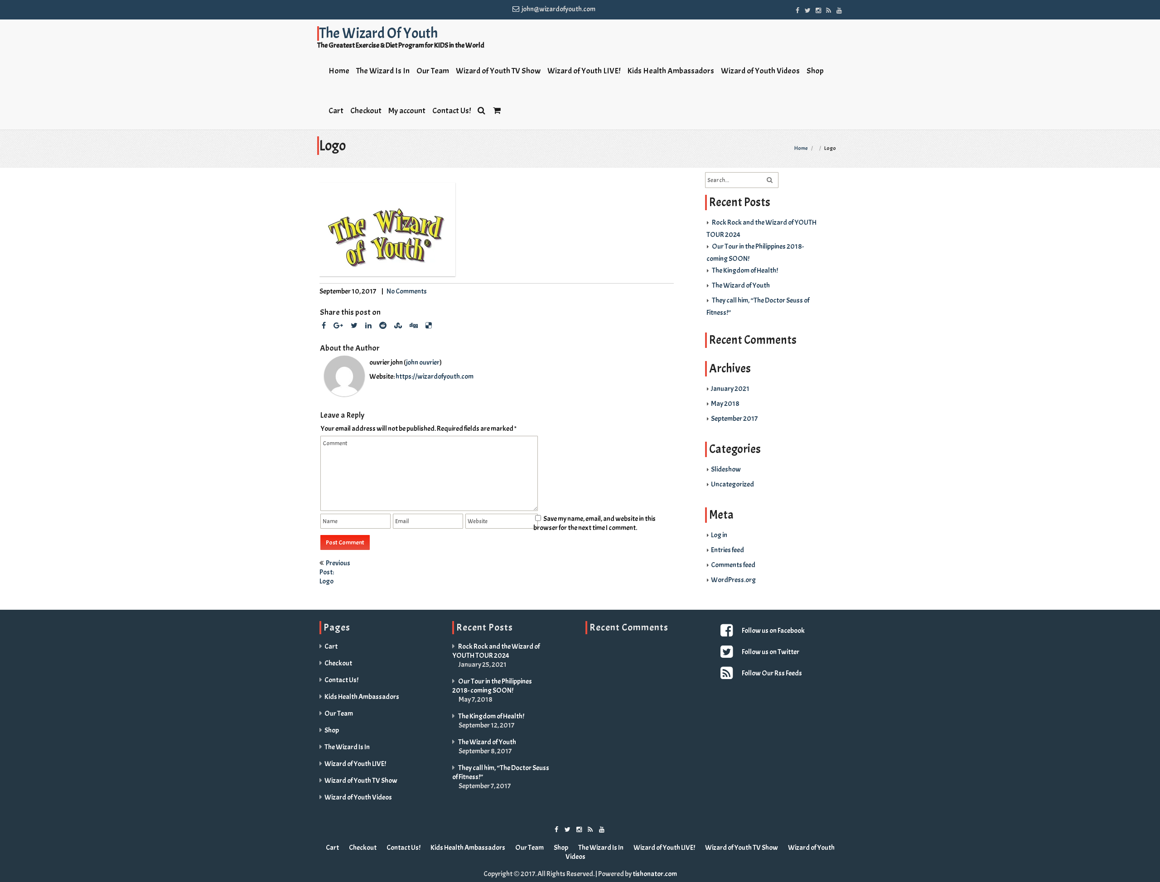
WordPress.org (733, 579)
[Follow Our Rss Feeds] (727, 673)
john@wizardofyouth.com (558, 9)
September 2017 (734, 418)
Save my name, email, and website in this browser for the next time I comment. (594, 523)
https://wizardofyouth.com (435, 376)
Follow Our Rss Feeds (772, 673)
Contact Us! (451, 111)
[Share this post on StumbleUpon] (398, 325)
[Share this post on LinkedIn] (368, 325)
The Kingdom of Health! (745, 270)
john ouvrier (423, 362)
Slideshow (726, 469)
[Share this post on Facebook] (324, 325)
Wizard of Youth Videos (760, 71)
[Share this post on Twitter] (354, 325)
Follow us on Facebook (773, 630)
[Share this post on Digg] (414, 325)
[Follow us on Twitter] (808, 9)
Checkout (366, 111)
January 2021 (730, 388)
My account (406, 111)
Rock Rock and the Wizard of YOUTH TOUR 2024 (496, 651)
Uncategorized (732, 484)
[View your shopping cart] (497, 110)
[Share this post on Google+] (338, 325)
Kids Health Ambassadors (670, 71)
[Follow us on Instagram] (818, 9)
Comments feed (733, 564)
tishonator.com (655, 873)
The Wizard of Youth (741, 285)
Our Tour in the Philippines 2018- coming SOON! (492, 686)
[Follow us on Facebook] (797, 9)
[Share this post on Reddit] (383, 325)
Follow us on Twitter (770, 651)
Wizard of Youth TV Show (498, 71)
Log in (719, 535)
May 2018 (725, 403)
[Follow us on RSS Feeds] (828, 9)
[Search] (481, 110)
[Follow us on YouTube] (839, 9)
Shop (815, 71)
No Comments (407, 291)
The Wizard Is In (383, 71)
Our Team (432, 71)
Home (339, 71)
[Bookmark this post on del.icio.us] (428, 325)
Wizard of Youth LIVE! (583, 71)
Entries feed (727, 549)
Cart (336, 111)
